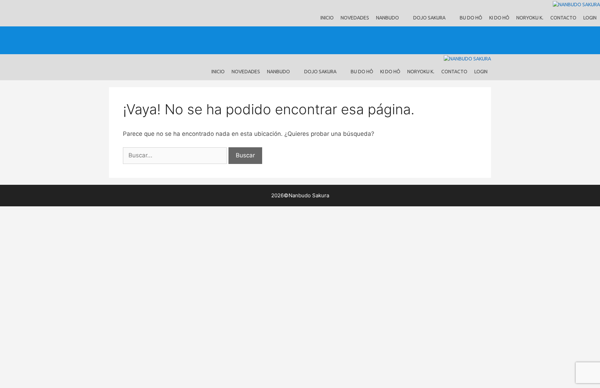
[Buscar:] (175, 155)
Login (590, 17)
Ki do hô (499, 17)
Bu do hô (471, 17)
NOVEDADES (355, 17)
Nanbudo (387, 17)
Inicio (327, 17)
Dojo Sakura (429, 17)
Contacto (563, 17)
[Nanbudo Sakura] (576, 4)
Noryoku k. (529, 17)
